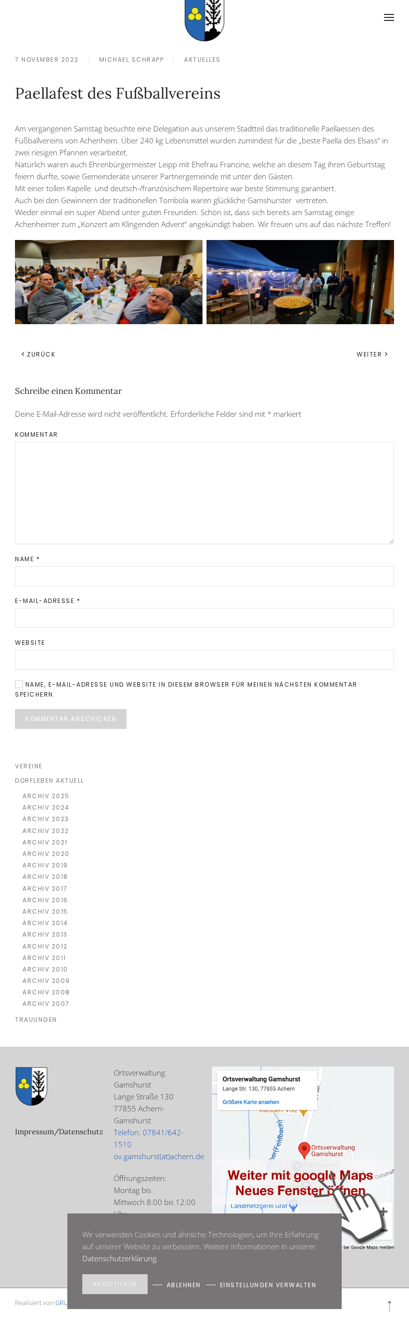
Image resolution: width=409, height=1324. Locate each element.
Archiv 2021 (45, 842)
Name (27, 559)
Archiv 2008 (46, 992)
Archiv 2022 (45, 831)
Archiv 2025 (46, 796)
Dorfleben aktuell (49, 780)
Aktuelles (202, 59)
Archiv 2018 (45, 876)
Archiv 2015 (45, 911)
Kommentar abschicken (70, 719)
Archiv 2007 (46, 1003)
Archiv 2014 (45, 923)
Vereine (29, 766)
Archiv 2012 (45, 946)
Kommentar (36, 434)
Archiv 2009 (46, 980)
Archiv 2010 (45, 969)
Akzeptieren (115, 1284)
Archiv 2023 (45, 819)
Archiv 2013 (45, 934)
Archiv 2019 (45, 865)
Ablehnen (184, 1285)
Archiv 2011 (44, 958)
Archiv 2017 (45, 888)
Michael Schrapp (131, 59)
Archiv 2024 (46, 807)
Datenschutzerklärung (119, 1258)
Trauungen (36, 1019)
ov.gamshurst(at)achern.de (159, 1156)
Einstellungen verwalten (268, 1285)
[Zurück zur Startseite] (204, 17)
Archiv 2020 (46, 853)
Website (30, 642)
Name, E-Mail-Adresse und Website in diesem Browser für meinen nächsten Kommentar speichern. (186, 689)
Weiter (369, 354)
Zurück (41, 354)
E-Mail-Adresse (47, 601)
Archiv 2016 (45, 900)
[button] (389, 17)
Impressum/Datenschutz (59, 1131)
